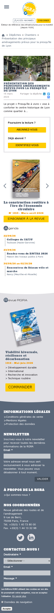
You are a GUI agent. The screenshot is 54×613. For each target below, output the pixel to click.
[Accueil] (3, 35)
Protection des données (20, 424)
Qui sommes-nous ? (18, 495)
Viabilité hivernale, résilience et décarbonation (21, 355)
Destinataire (12, 555)
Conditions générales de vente (24, 417)
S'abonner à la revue (26, 218)
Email (8, 450)
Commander (20, 387)
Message (10, 579)
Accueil (6, 7)
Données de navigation (18, 602)
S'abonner (43, 21)
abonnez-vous (27, 130)
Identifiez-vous (27, 145)
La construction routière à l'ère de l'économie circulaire (26, 205)
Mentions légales (16, 420)
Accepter (7, 609)
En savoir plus (19, 596)
